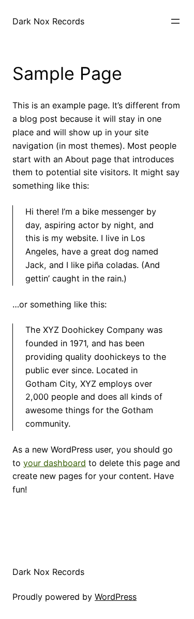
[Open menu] (175, 21)
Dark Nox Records (48, 21)
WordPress (116, 597)
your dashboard (54, 463)
